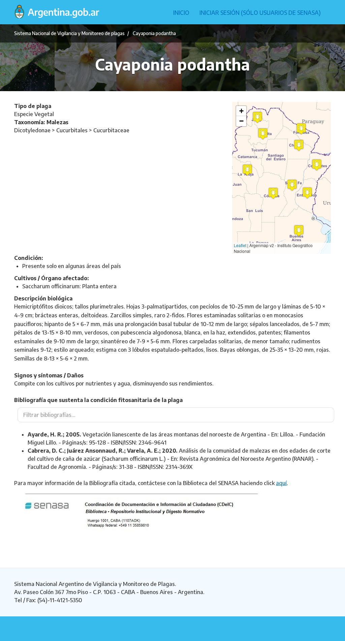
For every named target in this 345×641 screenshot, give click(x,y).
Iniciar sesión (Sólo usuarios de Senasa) (260, 12)
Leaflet (240, 245)
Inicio (181, 12)
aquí (281, 483)
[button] (298, 230)
